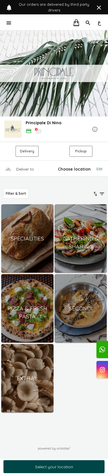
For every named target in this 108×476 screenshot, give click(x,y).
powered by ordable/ (54, 448)
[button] (54, 129)
